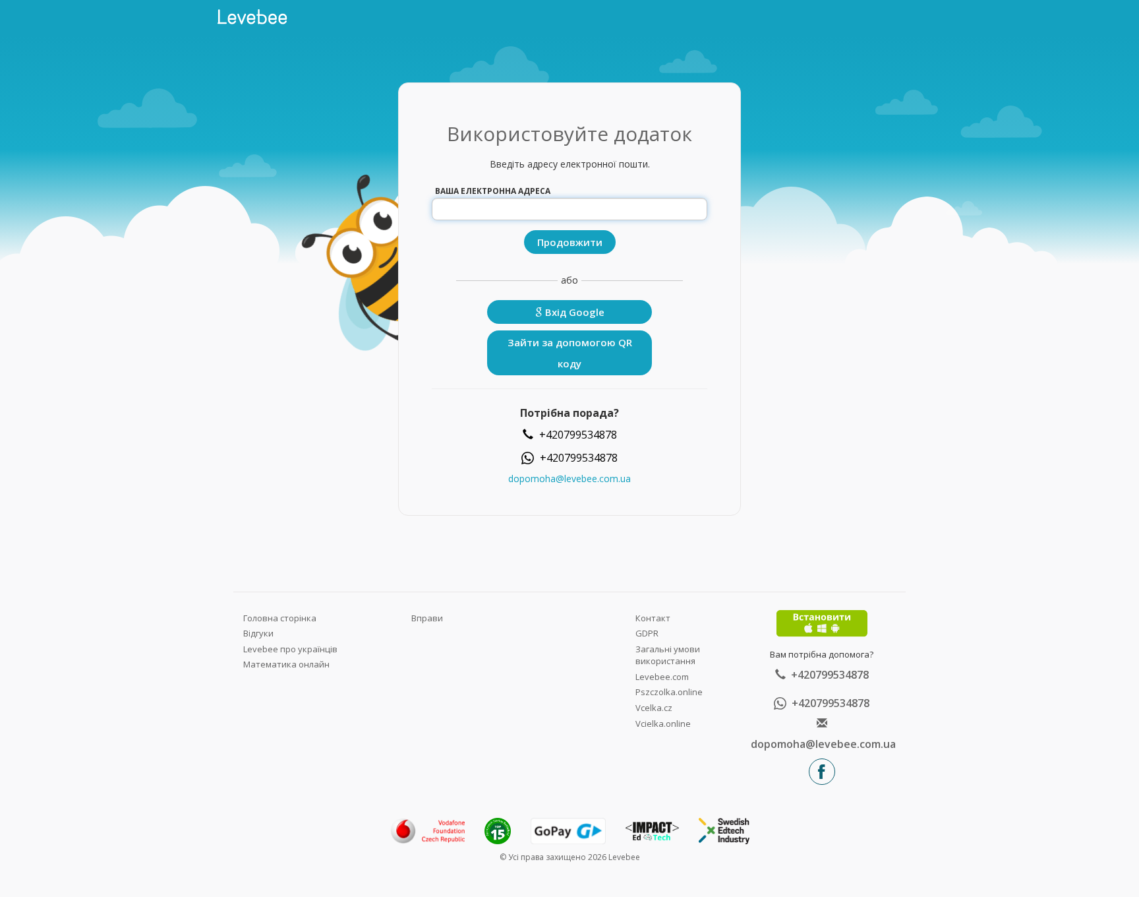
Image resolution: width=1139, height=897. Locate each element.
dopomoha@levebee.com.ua (569, 478)
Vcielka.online (663, 723)
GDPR (646, 633)
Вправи (427, 618)
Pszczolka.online (669, 692)
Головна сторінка (279, 618)
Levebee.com (662, 677)
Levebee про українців (290, 649)
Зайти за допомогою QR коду (570, 353)
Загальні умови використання (667, 655)
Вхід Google (573, 312)
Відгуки (258, 633)
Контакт (652, 618)
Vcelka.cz (653, 708)
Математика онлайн (286, 664)
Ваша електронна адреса (492, 191)
